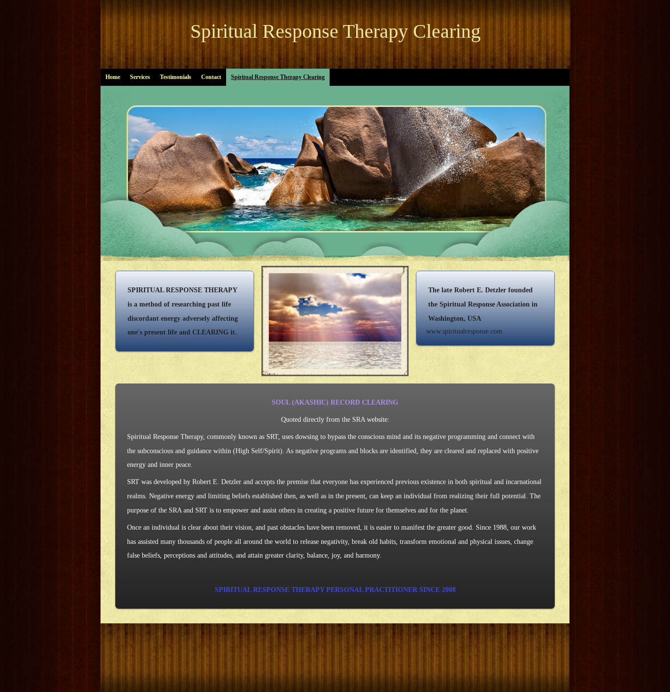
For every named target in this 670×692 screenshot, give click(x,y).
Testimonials (175, 77)
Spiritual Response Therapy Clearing (335, 31)
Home (112, 77)
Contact (211, 77)
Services (140, 77)
